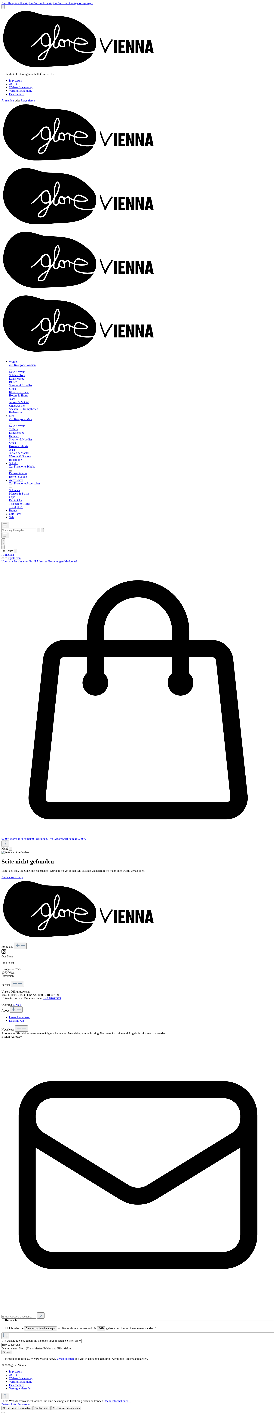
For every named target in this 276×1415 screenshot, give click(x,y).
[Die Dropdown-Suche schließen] (42, 530)
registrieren (14, 558)
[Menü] (5, 525)
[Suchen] (38, 530)
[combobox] (19, 530)
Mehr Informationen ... (118, 1401)
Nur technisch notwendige (17, 1408)
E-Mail (17, 1004)
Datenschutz (16, 94)
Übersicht (8, 561)
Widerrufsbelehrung (20, 87)
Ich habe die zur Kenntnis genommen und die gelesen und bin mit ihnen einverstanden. (83, 1328)
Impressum (15, 80)
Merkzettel (70, 561)
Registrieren (28, 100)
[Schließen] (3, 1412)
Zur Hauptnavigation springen (75, 3)
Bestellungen (56, 561)
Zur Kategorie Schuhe (22, 466)
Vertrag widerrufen (20, 1388)
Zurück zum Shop (12, 877)
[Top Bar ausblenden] (3, 7)
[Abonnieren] (40, 1315)
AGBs (13, 84)
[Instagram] (4, 953)
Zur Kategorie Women (22, 365)
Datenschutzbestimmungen (40, 1328)
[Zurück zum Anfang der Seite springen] (5, 1396)
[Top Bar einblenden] (5, 844)
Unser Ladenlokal (19, 1017)
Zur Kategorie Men (20, 419)
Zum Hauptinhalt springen (17, 3)
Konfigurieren (42, 1408)
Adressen (42, 561)
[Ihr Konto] (3, 547)
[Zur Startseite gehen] (82, 70)
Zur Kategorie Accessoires (24, 483)
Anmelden (8, 100)
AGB (101, 1328)
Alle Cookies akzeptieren (66, 1408)
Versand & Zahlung (20, 90)
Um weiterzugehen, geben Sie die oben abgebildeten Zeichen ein (41, 1340)
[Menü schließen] (10, 369)
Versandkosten (65, 1358)
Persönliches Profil (25, 561)
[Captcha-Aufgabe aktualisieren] (5, 1336)
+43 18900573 (52, 998)
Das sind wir (16, 1020)
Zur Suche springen (45, 3)
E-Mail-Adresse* (12, 1036)
